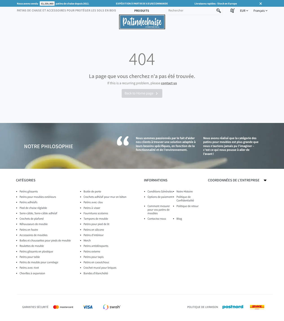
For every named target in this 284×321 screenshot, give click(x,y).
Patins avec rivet (29, 268)
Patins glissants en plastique (36, 251)
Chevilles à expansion (32, 273)
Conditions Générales (160, 191)
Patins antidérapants (96, 246)
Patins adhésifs (28, 202)
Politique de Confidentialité (185, 198)
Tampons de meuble (96, 219)
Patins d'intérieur (93, 235)
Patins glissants (29, 191)
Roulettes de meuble (32, 246)
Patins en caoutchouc (96, 262)
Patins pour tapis (93, 257)
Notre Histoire (184, 191)
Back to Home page (142, 93)
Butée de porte (92, 191)
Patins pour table (30, 257)
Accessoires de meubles (33, 235)
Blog (179, 219)
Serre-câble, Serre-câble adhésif (38, 213)
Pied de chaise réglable (33, 208)
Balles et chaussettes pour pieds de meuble (45, 240)
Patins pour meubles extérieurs (38, 197)
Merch (87, 240)
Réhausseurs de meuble (34, 224)
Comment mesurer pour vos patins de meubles (159, 209)
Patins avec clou (93, 202)
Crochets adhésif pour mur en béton (105, 197)
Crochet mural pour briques (100, 268)
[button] (244, 10)
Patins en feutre (29, 230)
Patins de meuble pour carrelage (39, 262)
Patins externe (92, 251)
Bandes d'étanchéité (96, 273)
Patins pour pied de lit (96, 224)
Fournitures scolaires (96, 213)
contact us (169, 83)
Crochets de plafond (32, 219)
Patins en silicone (94, 230)
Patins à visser (92, 208)
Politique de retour (187, 206)
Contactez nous (157, 219)
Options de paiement (160, 197)
